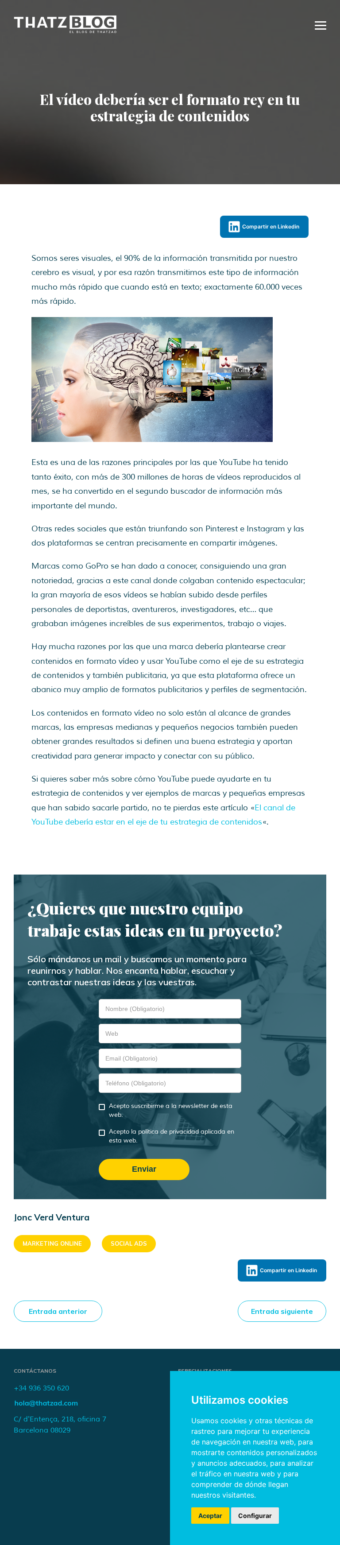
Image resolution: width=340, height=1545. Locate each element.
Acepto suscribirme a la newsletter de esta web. (170, 1110)
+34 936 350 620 (41, 1388)
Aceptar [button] (210, 1515)
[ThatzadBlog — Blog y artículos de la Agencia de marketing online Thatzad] (65, 30)
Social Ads (129, 1243)
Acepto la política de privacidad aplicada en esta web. (171, 1136)
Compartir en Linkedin (270, 226)
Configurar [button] (255, 1515)
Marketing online (52, 1243)
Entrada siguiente (282, 1311)
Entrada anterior (58, 1311)
